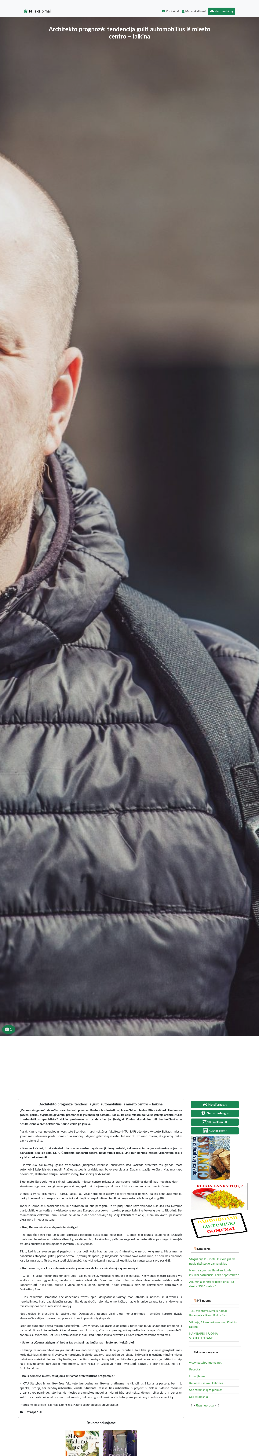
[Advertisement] (129, 1064)
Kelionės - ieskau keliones (206, 1383)
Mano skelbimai (195, 11)
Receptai (195, 1369)
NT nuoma (204, 1300)
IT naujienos (197, 1376)
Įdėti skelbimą (223, 11)
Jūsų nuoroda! (205, 1405)
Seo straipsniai (199, 1396)
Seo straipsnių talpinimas (205, 1389)
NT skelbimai (39, 11)
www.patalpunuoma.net (205, 1362)
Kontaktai (172, 11)
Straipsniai (204, 1248)
